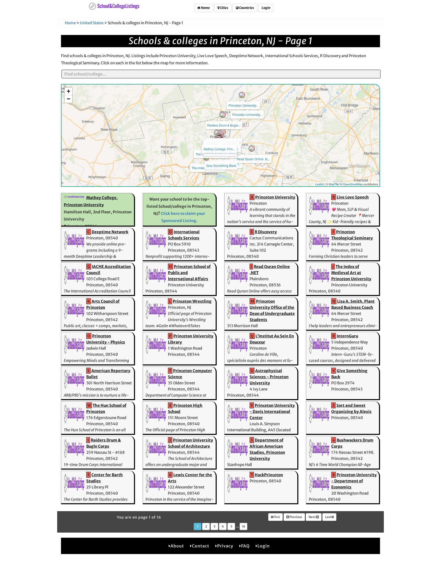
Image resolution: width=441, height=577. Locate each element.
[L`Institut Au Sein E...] (217, 133)
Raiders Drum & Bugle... (224, 125)
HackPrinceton (269, 474)
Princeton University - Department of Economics (354, 480)
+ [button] (68, 91)
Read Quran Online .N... (253, 159)
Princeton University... (247, 114)
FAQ (245, 545)
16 (243, 526)
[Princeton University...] (242, 95)
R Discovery (266, 231)
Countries (246, 8)
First (276, 517)
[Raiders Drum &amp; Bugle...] (222, 115)
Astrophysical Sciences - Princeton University (269, 376)
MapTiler (334, 184)
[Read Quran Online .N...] (252, 148)
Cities (223, 8)
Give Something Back (221, 165)
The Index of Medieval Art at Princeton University (351, 272)
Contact (200, 545)
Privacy (225, 545)
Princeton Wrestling (192, 301)
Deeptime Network (110, 231)
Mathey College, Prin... (219, 149)
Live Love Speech (353, 197)
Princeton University (275, 197)
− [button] (68, 99)
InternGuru (347, 336)
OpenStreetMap (353, 184)
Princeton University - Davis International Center (272, 411)
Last (328, 517)
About (177, 545)
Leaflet (319, 184)
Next (312, 517)
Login (266, 8)
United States (92, 22)
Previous (295, 517)
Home (205, 8)
